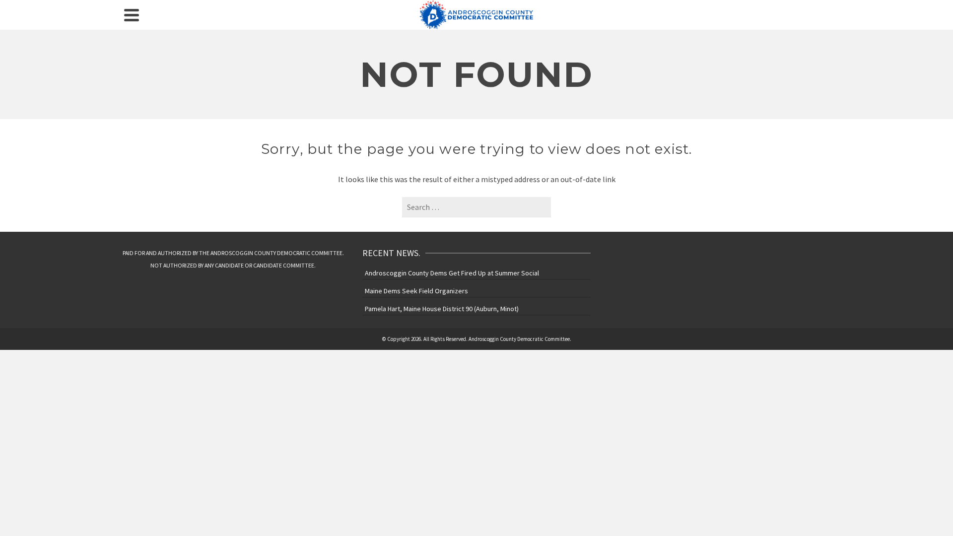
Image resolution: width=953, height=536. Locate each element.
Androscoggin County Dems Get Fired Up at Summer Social (452, 272)
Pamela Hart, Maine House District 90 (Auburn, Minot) (442, 308)
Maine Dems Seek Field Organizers (416, 290)
